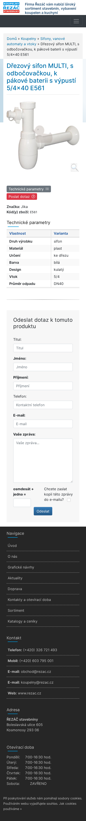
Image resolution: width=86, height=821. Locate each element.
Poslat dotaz (19, 196)
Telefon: (19, 396)
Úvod (12, 545)
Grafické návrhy (21, 567)
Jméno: (19, 358)
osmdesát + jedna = (23, 491)
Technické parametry (26, 189)
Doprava (15, 589)
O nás (12, 556)
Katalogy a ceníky (22, 621)
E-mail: (19, 415)
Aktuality (15, 578)
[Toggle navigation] (76, 21)
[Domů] (11, 7)
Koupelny (28, 38)
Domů (12, 38)
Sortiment (16, 610)
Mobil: (13, 660)
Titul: (17, 339)
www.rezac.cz (29, 693)
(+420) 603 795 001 (36, 660)
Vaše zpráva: (24, 434)
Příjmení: (20, 377)
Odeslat (43, 511)
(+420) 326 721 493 (40, 650)
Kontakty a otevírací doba (29, 599)
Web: (12, 693)
